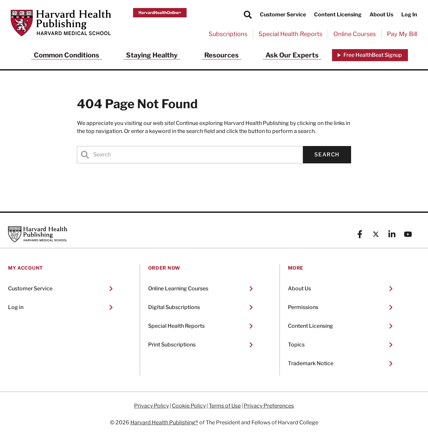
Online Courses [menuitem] (354, 33)
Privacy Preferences (269, 406)
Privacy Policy (151, 406)
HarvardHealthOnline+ (159, 12)
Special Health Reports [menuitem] (290, 33)
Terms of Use (225, 406)
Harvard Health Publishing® (164, 422)
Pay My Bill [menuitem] (402, 33)
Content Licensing (337, 14)
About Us (381, 14)
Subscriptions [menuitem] (228, 33)
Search (327, 154)
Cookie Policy (189, 406)
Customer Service (283, 14)
